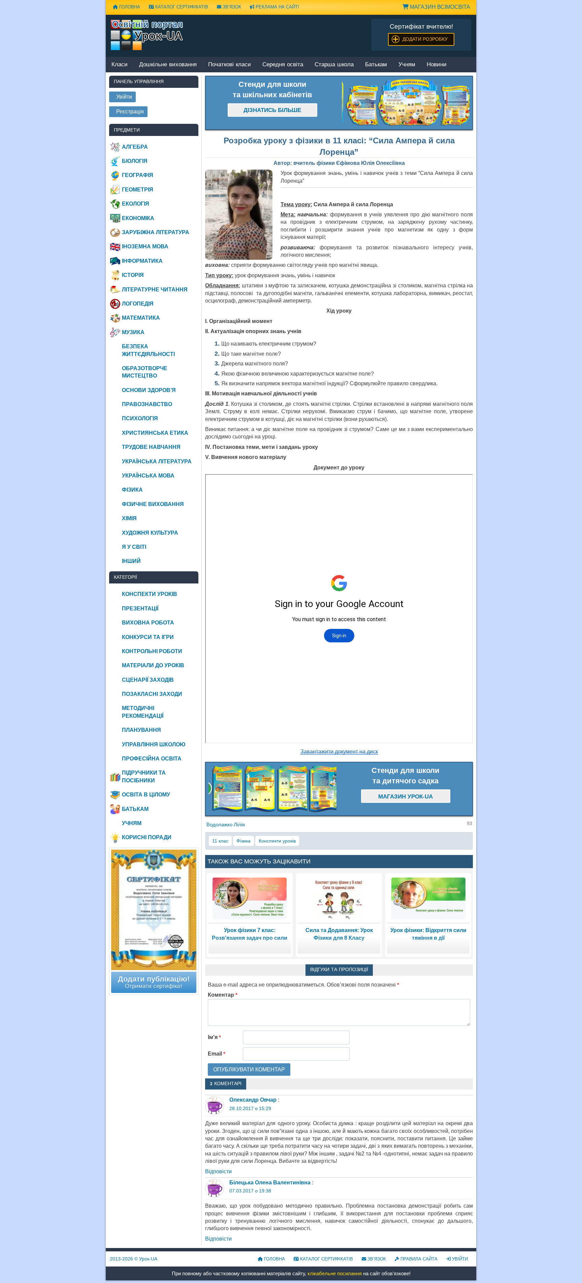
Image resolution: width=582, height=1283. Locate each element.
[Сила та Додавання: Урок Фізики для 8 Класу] (339, 898)
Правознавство (147, 404)
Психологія (140, 418)
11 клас (220, 841)
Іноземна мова (145, 246)
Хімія (129, 518)
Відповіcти (218, 1171)
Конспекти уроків (277, 841)
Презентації (140, 608)
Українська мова (148, 475)
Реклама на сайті (276, 6)
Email (216, 1054)
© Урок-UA (133, 1258)
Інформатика (142, 261)
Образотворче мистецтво (144, 372)
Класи (119, 64)
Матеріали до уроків (153, 665)
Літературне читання (155, 289)
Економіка (138, 218)
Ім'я (214, 1037)
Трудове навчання (151, 447)
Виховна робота (148, 623)
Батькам (376, 64)
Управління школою (154, 744)
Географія (137, 175)
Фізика (243, 841)
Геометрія (137, 189)
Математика (141, 318)
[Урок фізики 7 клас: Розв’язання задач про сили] (250, 898)
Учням (406, 64)
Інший (131, 561)
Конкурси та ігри (148, 637)
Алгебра (135, 147)
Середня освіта (282, 64)
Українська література (157, 461)
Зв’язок (231, 6)
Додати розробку (425, 39)
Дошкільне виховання (168, 64)
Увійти (459, 1258)
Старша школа (334, 64)
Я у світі (134, 547)
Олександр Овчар (253, 1100)
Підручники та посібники (144, 776)
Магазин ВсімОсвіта (439, 7)
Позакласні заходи (152, 694)
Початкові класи (229, 64)
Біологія (135, 161)
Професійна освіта (152, 758)
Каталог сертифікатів (181, 6)
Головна (129, 6)
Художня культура (150, 533)
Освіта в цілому (146, 794)
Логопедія (138, 304)
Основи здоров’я (149, 390)
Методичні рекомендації (142, 711)
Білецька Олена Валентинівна (270, 1182)
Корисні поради (146, 837)
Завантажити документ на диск (339, 751)
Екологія (135, 204)
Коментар (222, 995)
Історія (133, 275)
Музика (133, 332)
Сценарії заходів (148, 680)
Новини (437, 64)
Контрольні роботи (152, 651)
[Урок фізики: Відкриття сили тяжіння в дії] (428, 898)
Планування (141, 730)
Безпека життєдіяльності (148, 350)
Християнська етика (155, 433)
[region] (406, 103)
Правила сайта (418, 1258)
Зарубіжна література (155, 232)
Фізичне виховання (153, 504)
